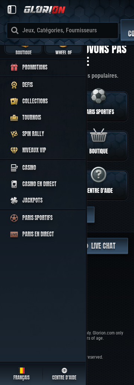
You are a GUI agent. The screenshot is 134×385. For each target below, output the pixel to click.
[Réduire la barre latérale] (12, 9)
